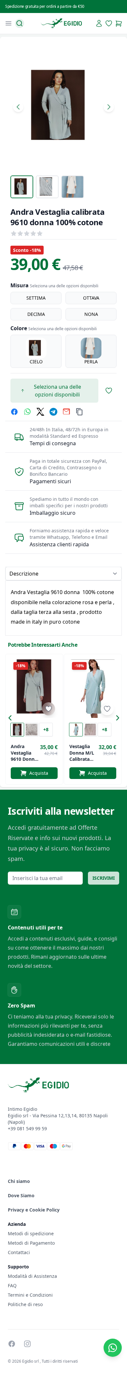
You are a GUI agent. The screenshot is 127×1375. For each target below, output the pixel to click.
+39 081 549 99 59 (27, 1128)
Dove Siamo (21, 1195)
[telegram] (53, 412)
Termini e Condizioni (30, 1295)
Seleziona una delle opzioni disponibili (57, 390)
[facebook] (14, 412)
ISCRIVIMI (103, 878)
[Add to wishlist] (48, 708)
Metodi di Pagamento (31, 1243)
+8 (46, 729)
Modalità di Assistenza (32, 1276)
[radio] (36, 298)
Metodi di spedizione (31, 1233)
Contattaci (19, 1252)
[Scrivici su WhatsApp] (113, 1348)
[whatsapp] (27, 412)
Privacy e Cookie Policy (34, 1210)
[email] (66, 412)
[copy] (79, 412)
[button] (11, 719)
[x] (40, 412)
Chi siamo (19, 1181)
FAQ (12, 1285)
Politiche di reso (25, 1304)
